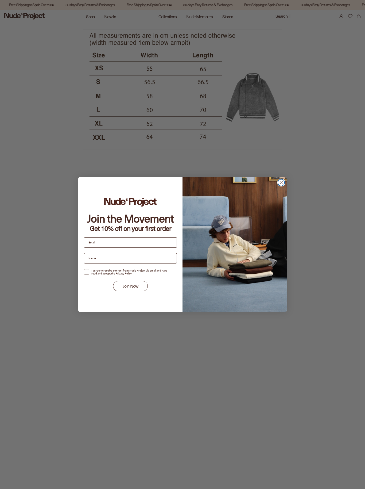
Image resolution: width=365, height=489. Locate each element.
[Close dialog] (281, 182)
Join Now (130, 286)
